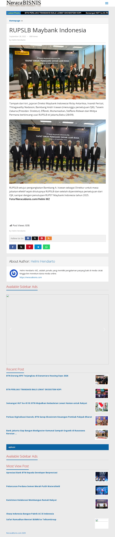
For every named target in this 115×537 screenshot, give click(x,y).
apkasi (11, 447)
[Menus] (107, 3)
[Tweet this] (21, 246)
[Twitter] (35, 238)
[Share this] (12, 246)
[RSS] (49, 238)
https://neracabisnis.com (31, 277)
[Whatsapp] (46, 246)
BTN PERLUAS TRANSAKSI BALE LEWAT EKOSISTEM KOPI (45, 13)
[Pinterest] (42, 238)
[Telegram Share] (38, 246)
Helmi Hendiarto (43, 261)
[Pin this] (29, 246)
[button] (57, 329)
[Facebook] (28, 238)
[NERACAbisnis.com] (23, 3)
